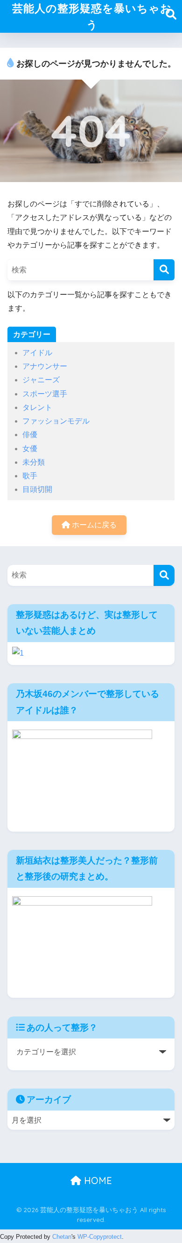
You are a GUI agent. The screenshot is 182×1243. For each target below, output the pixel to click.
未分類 (33, 462)
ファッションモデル (56, 421)
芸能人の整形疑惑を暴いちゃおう (92, 16)
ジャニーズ (41, 380)
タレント (37, 407)
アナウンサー (44, 366)
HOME (96, 1180)
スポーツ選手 (44, 394)
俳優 (29, 435)
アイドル (37, 353)
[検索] (164, 269)
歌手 (29, 476)
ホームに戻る (93, 525)
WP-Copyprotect (99, 1236)
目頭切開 (37, 489)
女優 (29, 449)
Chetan (61, 1236)
